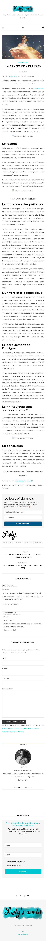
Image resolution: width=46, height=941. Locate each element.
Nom (4, 658)
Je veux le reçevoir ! (23, 524)
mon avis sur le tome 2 (23, 481)
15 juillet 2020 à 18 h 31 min (12, 614)
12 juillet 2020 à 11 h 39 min (10, 587)
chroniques (23, 62)
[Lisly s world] (23, 8)
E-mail (5, 668)
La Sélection (38, 88)
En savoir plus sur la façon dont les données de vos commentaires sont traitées (23, 728)
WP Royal (28, 925)
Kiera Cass (18, 542)
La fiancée (28, 542)
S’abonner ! (23, 872)
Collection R (13, 76)
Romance (38, 542)
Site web (5, 679)
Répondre (5, 589)
